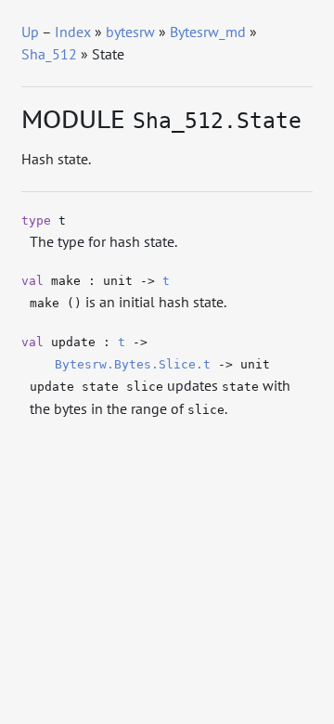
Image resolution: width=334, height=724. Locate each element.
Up (30, 31)
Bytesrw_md (208, 31)
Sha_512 (49, 54)
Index (73, 31)
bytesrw (130, 31)
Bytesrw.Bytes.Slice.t (133, 364)
